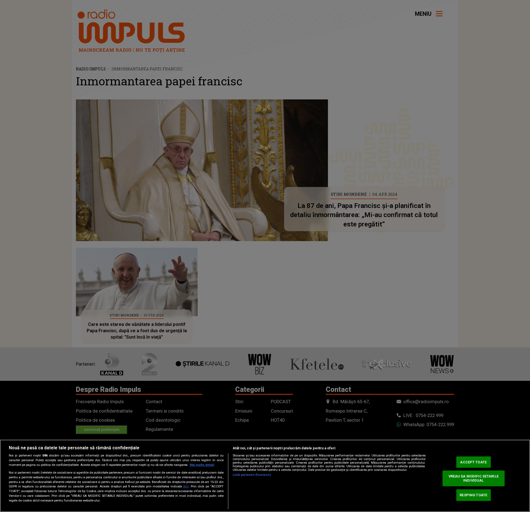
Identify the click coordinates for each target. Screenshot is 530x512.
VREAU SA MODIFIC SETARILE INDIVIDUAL (474, 478)
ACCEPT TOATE (473, 462)
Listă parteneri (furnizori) (252, 475)
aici (186, 486)
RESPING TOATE (473, 495)
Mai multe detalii (202, 465)
